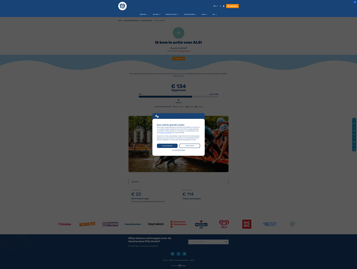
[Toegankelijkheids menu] (355, 2)
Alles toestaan (167, 145)
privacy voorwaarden (166, 132)
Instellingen (190, 145)
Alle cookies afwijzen (178, 150)
